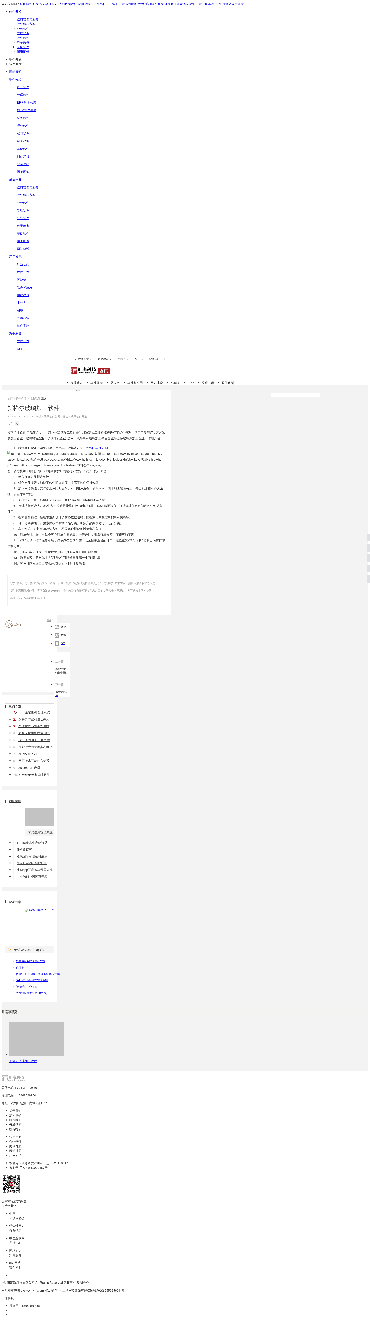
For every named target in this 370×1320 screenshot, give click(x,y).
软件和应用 (24, 287)
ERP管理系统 (26, 102)
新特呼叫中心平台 (26, 986)
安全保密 (23, 164)
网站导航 (15, 71)
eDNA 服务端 (27, 754)
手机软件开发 (154, 4)
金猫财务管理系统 (37, 712)
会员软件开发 (193, 4)
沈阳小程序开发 (88, 4)
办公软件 (23, 28)
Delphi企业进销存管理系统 (32, 980)
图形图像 (23, 51)
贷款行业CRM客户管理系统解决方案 (38, 974)
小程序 (21, 302)
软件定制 (23, 325)
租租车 (20, 967)
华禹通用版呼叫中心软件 (30, 961)
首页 (10, 398)
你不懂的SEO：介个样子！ (36, 740)
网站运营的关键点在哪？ (35, 747)
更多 (49, 620)
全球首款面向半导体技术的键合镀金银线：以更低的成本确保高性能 (36, 726)
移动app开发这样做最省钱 (35, 869)
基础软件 (23, 47)
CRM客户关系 (26, 110)
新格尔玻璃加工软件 (23, 1061)
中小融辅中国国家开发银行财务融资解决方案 (35, 876)
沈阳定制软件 (68, 4)
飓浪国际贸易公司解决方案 (35, 856)
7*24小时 (14, 624)
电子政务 (23, 42)
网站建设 (23, 156)
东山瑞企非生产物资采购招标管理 (35, 843)
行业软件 (23, 37)
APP (20, 310)
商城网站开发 (212, 4)
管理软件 (23, 33)
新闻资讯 (15, 256)
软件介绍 (15, 79)
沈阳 (92, 448)
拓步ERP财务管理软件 (34, 774)
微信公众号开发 (233, 4)
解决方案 (15, 179)
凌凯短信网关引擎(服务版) (31, 993)
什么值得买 (24, 849)
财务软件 (23, 118)
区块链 (21, 279)
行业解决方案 (26, 24)
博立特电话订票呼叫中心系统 (35, 863)
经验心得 (23, 318)
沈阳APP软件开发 (112, 4)
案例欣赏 (15, 333)
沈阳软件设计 (135, 4)
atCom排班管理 (29, 767)
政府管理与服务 (28, 19)
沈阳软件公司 (48, 4)
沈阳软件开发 (29, 4)
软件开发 (15, 11)
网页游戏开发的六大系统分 (36, 760)
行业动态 (23, 264)
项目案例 (15, 801)
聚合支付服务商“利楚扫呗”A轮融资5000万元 (36, 733)
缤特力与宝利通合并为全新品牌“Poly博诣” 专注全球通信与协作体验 (36, 719)
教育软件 (23, 133)
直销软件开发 (173, 4)
